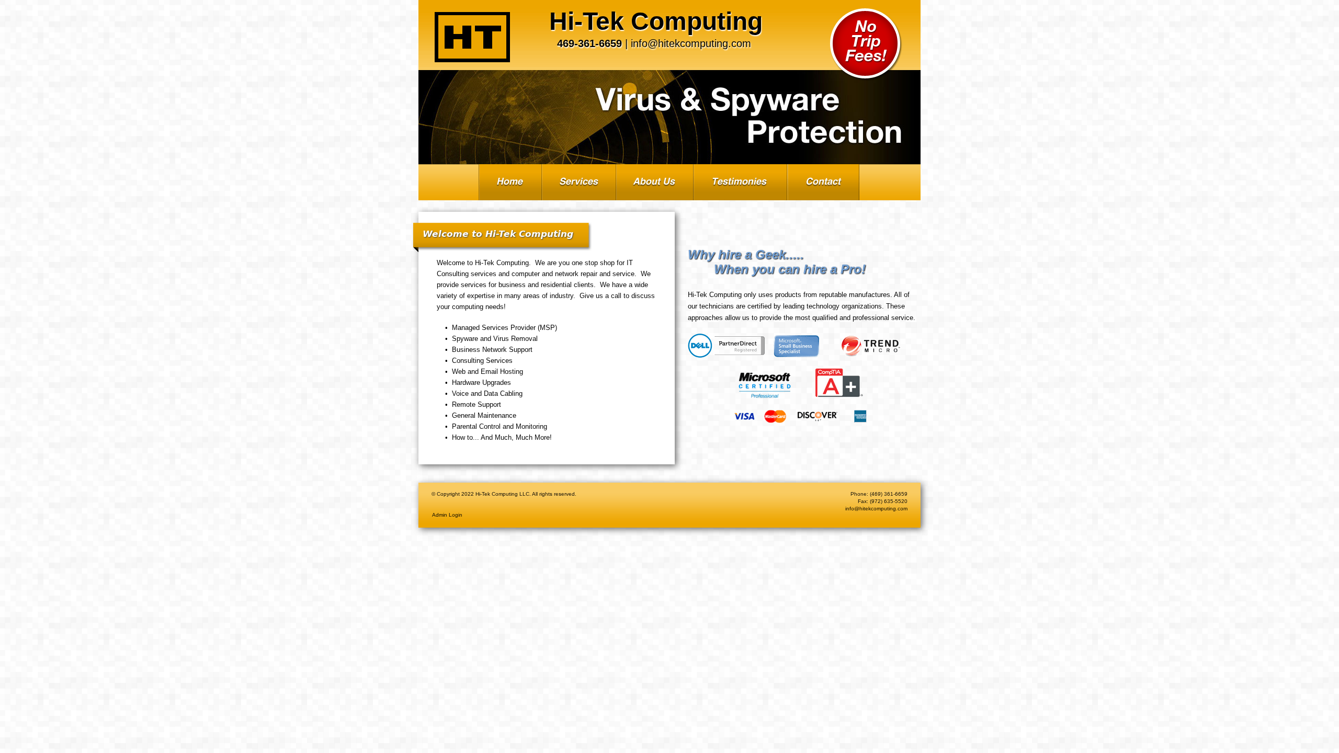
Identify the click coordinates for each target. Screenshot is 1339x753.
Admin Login (447, 515)
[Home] (472, 37)
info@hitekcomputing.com (691, 43)
